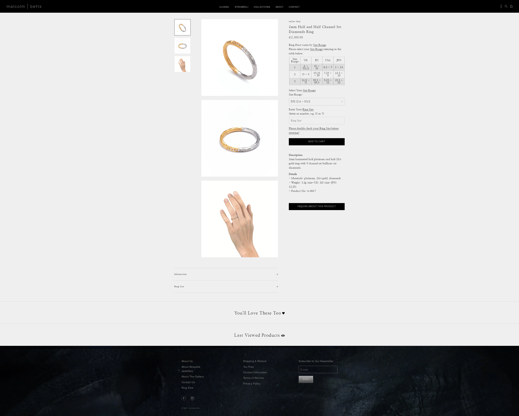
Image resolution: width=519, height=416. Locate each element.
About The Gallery (193, 376)
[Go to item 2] (182, 46)
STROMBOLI (241, 6)
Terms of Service (253, 377)
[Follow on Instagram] (192, 398)
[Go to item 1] (182, 27)
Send (306, 379)
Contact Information (255, 372)
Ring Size (187, 387)
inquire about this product (316, 206)
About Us (187, 361)
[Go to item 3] (182, 64)
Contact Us (188, 382)
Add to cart (316, 141)
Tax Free (248, 366)
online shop (295, 21)
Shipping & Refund (254, 361)
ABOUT (279, 6)
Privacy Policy (252, 383)
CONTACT (294, 6)
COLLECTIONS (262, 6)
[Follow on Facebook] (184, 398)
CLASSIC (224, 6)
